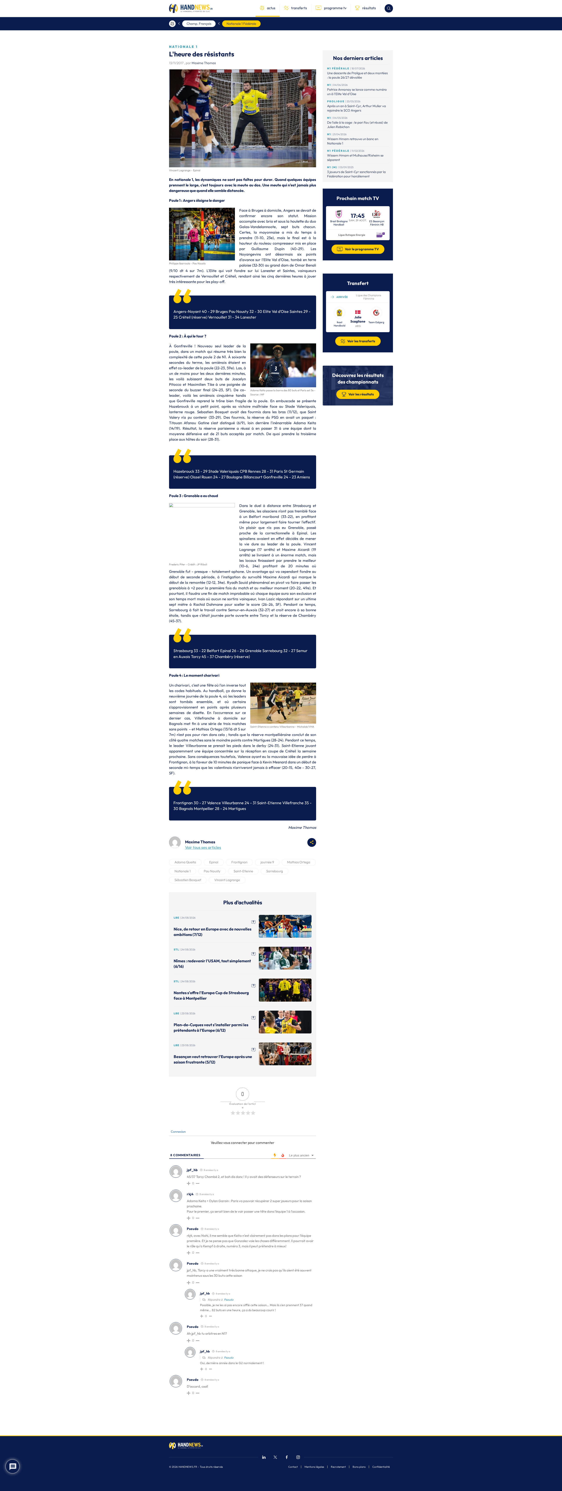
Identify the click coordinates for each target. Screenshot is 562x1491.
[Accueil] (172, 23)
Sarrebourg (274, 871)
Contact (293, 1467)
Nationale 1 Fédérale (241, 24)
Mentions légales (314, 1467)
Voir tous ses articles (203, 847)
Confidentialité (381, 1467)
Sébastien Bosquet (188, 880)
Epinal (213, 862)
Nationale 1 (183, 871)
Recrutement (338, 1467)
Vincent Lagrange (227, 880)
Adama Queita (185, 862)
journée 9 (267, 862)
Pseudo (228, 1299)
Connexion (178, 1132)
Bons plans (359, 1467)
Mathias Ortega (298, 862)
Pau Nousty (212, 871)
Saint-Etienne (243, 871)
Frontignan (239, 862)
